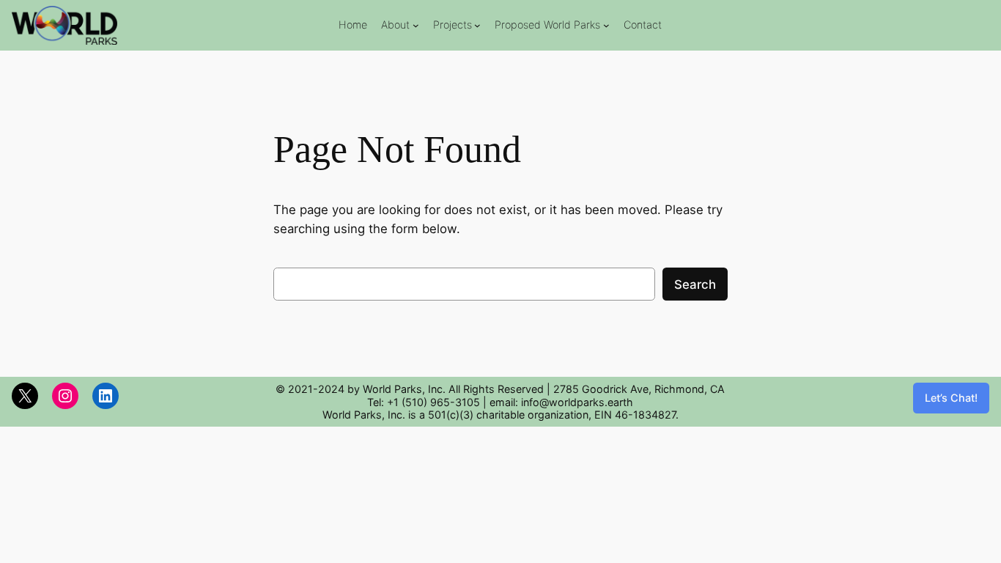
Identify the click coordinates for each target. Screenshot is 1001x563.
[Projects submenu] (477, 25)
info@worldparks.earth (577, 402)
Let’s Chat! (951, 397)
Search (695, 284)
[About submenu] (416, 25)
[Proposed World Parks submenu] (606, 25)
